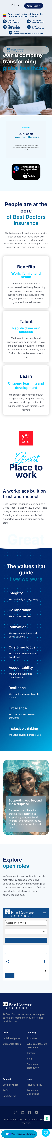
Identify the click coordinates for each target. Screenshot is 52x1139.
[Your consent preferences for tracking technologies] (47, 1118)
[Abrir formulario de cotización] (43, 50)
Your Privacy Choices (23, 1134)
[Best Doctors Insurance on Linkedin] (22, 1112)
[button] (46, 1133)
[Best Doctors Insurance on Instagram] (15, 1112)
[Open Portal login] (40, 5)
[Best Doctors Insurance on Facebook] (29, 1112)
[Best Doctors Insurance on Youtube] (36, 1112)
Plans (5, 1032)
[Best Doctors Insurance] (15, 50)
